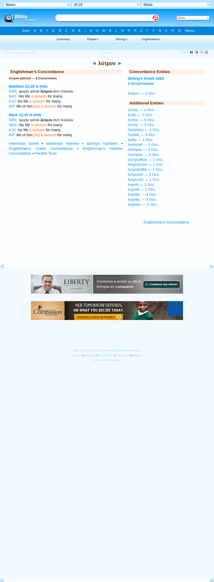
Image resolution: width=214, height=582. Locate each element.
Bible (9, 52)
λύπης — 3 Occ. (141, 125)
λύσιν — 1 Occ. (140, 140)
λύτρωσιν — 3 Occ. (144, 174)
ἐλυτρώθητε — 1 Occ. (146, 160)
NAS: (13, 96)
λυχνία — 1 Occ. (141, 184)
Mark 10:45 (18, 115)
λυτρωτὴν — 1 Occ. (144, 179)
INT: (12, 106)
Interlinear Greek (24, 143)
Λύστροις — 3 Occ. (144, 155)
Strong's (19, 52)
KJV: (13, 101)
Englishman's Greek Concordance (41, 148)
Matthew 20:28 (21, 86)
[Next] (209, 276)
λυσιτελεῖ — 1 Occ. (143, 145)
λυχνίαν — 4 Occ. (142, 194)
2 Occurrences (141, 83)
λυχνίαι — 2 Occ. (142, 189)
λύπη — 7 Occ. (140, 115)
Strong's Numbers (102, 143)
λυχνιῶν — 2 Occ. (143, 204)
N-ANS (41, 86)
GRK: (13, 91)
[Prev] (5, 276)
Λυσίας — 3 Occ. (142, 135)
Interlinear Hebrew (62, 143)
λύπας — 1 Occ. (141, 110)
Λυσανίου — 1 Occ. (144, 130)
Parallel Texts (45, 153)
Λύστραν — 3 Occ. (143, 150)
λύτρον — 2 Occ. (142, 93)
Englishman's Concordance (166, 222)
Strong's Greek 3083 (146, 78)
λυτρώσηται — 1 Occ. (146, 164)
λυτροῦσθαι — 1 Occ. (145, 169)
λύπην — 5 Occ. (141, 120)
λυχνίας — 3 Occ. (142, 199)
